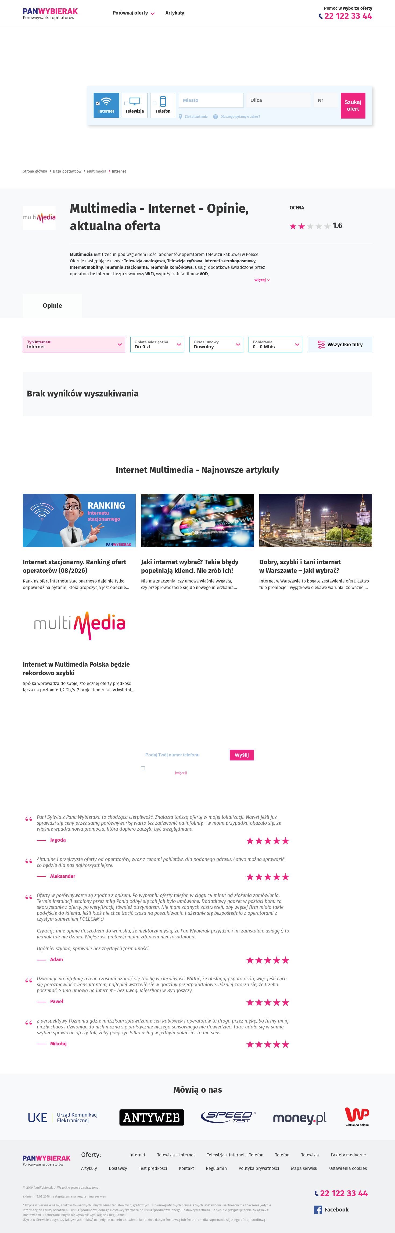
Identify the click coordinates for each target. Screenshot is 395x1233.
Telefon (282, 1155)
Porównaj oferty (130, 13)
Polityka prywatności (259, 1168)
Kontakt (186, 1168)
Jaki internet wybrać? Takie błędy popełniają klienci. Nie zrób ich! (189, 566)
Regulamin (216, 1168)
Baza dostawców (67, 171)
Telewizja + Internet (176, 1155)
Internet (137, 1155)
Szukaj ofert (352, 105)
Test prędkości (153, 1168)
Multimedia (96, 171)
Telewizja (310, 1155)
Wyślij (242, 755)
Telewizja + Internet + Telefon (235, 1155)
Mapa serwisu (304, 1168)
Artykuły (175, 13)
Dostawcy (118, 1168)
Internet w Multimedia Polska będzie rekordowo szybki (76, 669)
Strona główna (35, 171)
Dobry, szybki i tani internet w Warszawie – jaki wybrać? (300, 566)
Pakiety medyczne (348, 1155)
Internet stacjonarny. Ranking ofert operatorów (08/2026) (74, 566)
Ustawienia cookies (348, 1168)
